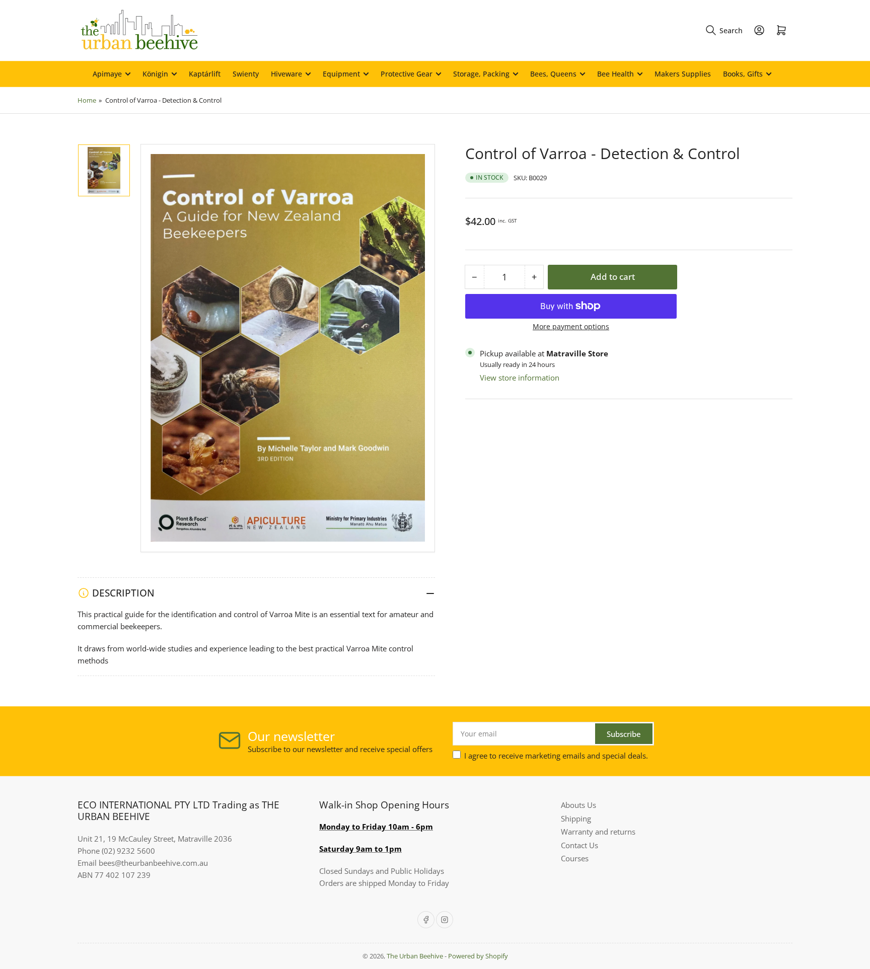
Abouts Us (578, 805)
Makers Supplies (683, 74)
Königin (155, 74)
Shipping (576, 818)
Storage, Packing (481, 74)
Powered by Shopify (478, 955)
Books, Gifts (743, 74)
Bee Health (615, 74)
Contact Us (579, 845)
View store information (519, 377)
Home (87, 100)
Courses (575, 858)
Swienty (246, 74)
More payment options (571, 326)
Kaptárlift (205, 74)
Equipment (341, 74)
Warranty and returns (598, 832)
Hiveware (286, 74)
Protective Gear (406, 74)
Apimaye (107, 74)
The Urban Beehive (415, 955)
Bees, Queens (553, 74)
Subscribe (624, 734)
